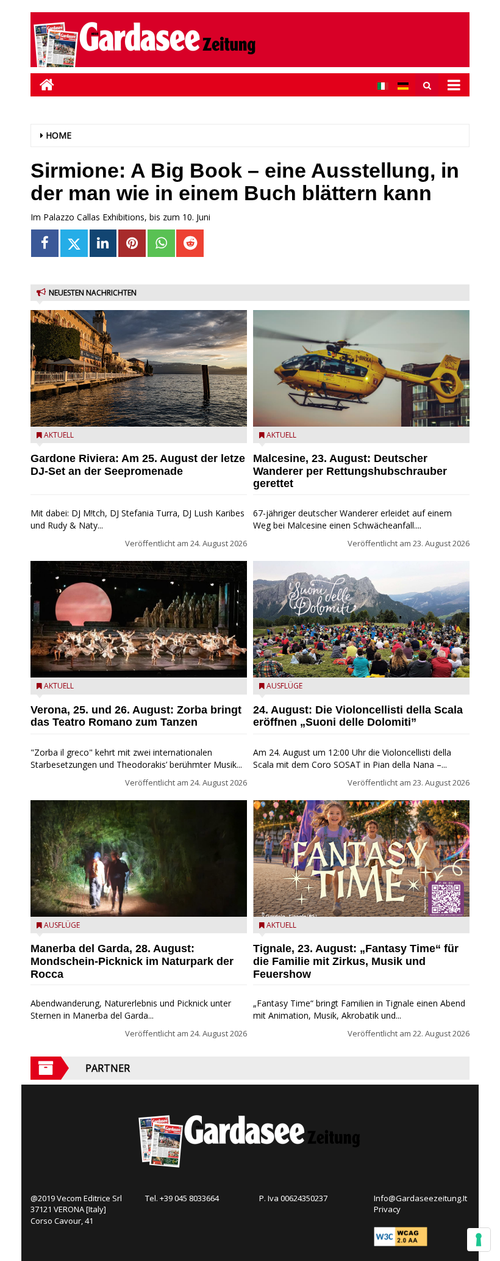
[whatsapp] (161, 243)
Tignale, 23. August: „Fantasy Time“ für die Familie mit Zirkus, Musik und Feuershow (356, 961)
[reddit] (190, 243)
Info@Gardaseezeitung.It (420, 1198)
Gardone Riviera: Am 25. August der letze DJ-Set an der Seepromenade (137, 464)
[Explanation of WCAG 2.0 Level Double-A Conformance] (400, 1235)
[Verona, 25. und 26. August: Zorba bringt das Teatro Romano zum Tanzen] (138, 619)
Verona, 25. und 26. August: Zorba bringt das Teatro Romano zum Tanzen (135, 716)
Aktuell (59, 435)
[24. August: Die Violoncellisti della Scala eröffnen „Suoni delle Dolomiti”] (361, 619)
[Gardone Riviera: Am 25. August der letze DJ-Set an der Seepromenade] (138, 368)
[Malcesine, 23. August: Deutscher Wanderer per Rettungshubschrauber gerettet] (361, 368)
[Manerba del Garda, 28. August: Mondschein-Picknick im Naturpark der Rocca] (138, 858)
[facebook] (45, 243)
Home (58, 135)
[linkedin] (103, 243)
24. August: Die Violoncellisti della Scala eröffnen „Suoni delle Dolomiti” (358, 716)
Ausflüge (62, 925)
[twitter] (74, 243)
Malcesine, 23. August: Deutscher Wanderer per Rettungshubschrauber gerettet (350, 471)
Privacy (387, 1209)
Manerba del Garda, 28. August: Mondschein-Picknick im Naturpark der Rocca (132, 961)
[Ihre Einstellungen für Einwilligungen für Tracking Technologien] (478, 1239)
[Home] (42, 84)
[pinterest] (132, 243)
